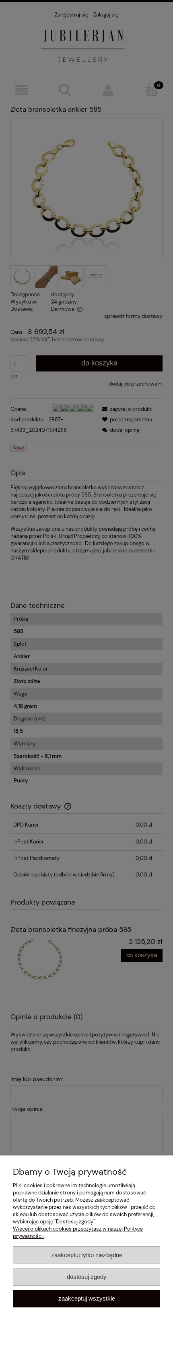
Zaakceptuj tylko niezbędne (86, 1255)
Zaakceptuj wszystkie (86, 1298)
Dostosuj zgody (87, 1276)
